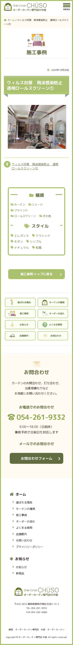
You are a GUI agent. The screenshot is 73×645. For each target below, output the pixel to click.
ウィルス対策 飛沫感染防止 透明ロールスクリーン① (35, 166)
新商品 (20, 573)
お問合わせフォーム (36, 458)
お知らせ (22, 558)
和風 (38, 248)
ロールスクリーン (25, 216)
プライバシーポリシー (29, 547)
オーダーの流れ (25, 521)
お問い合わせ (24, 540)
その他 (47, 216)
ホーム (21, 494)
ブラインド (21, 210)
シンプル (35, 242)
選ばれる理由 (24, 502)
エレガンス (21, 236)
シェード (37, 204)
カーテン (19, 204)
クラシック (43, 236)
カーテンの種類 (25, 509)
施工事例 (21, 515)
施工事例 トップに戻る (36, 274)
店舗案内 (21, 534)
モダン (18, 242)
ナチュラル (21, 248)
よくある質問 (24, 528)
